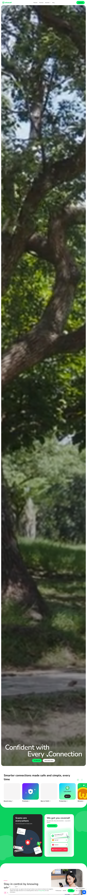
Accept (71, 890)
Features (35, 2)
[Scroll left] (78, 779)
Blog (53, 2)
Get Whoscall (37, 760)
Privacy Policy (42, 890)
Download (80, 2)
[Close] (76, 890)
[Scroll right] (81, 779)
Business (47, 2)
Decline (64, 890)
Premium (41, 2)
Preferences (58, 890)
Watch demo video (49, 760)
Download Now (52, 825)
